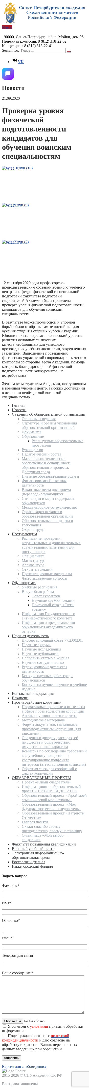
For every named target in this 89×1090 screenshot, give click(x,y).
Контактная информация (33, 693)
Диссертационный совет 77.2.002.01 (52, 640)
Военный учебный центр (33, 848)
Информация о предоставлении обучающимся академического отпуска (48, 627)
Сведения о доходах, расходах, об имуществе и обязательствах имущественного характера (50, 742)
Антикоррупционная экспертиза (49, 716)
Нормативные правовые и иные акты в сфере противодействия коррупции (53, 709)
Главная (18, 405)
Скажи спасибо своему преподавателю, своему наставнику (52, 828)
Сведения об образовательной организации (48, 414)
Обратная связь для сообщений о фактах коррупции (49, 771)
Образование (33, 436)
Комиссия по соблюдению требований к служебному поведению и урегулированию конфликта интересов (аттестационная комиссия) (54, 757)
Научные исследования (41, 649)
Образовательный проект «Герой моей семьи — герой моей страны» (54, 797)
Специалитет (33, 556)
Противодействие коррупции (37, 702)
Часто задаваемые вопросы (44, 578)
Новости (19, 410)
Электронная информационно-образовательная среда (38, 855)
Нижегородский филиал (32, 866)
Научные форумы (36, 645)
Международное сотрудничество (49, 507)
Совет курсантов (46, 596)
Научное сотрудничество (43, 662)
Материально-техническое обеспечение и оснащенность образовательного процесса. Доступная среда (46, 465)
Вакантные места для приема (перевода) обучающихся (46, 492)
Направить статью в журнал (45, 658)
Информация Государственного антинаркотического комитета (48, 616)
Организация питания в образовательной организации (47, 514)
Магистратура (33, 560)
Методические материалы (44, 720)
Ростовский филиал (28, 862)
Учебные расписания (39, 587)
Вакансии (20, 698)
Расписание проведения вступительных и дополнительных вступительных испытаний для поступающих (51, 545)
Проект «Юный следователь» (46, 782)
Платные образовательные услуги (50, 476)
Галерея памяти (35, 822)
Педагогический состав (42, 454)
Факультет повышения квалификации (44, 844)
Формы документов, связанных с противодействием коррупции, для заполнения (51, 728)
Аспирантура (33, 565)
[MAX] (8, 74)
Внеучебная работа (38, 591)
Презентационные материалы (47, 574)
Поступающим (24, 534)
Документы (31, 432)
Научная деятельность (30, 636)
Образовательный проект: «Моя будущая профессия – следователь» (51, 806)
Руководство (32, 450)
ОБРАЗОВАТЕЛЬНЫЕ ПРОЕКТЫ (41, 778)
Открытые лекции (37, 569)
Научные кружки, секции (53, 600)
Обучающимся (24, 583)
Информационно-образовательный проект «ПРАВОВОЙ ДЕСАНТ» (51, 788)
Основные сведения (39, 419)
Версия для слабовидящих (24, 1066)
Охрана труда (33, 529)
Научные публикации (40, 653)
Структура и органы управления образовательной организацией (49, 425)
